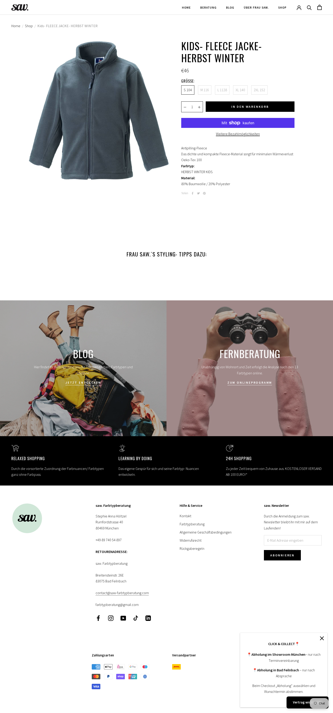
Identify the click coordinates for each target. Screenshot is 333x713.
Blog (230, 8)
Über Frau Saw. (256, 8)
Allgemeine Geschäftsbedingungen (206, 532)
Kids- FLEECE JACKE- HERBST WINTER (67, 26)
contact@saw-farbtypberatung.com (122, 593)
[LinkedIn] (148, 618)
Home (186, 8)
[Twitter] (198, 193)
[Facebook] (192, 193)
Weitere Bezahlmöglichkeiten (238, 134)
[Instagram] (110, 618)
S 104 (188, 90)
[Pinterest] (204, 193)
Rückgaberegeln (192, 548)
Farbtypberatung (192, 524)
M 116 (204, 90)
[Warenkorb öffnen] (319, 7)
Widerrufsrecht (190, 540)
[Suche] (309, 7)
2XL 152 (259, 90)
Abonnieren (282, 555)
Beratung (208, 8)
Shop (282, 8)
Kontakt (185, 516)
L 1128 (222, 90)
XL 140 (240, 90)
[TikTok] (135, 618)
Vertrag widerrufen (307, 702)
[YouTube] (123, 618)
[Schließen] (322, 638)
